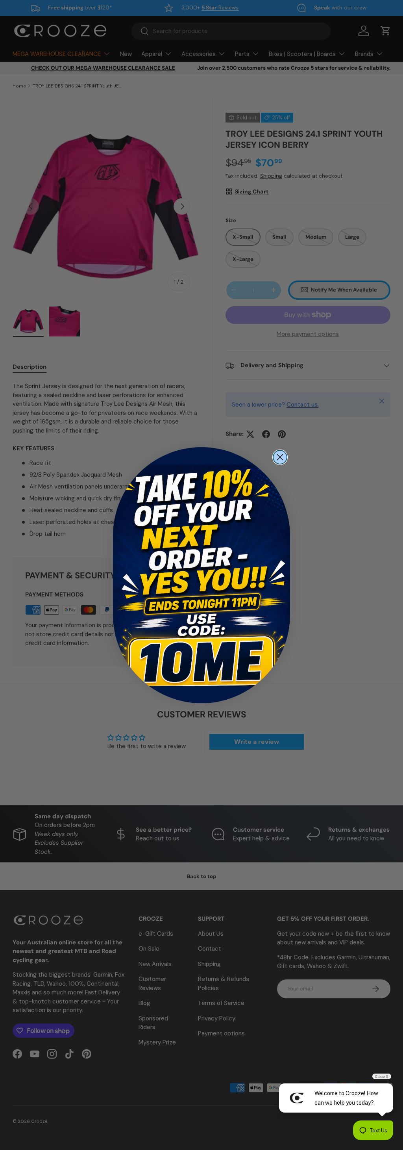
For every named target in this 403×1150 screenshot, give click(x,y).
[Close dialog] (280, 457)
